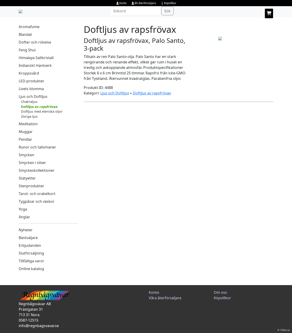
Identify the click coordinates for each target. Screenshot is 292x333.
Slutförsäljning (31, 253)
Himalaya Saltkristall (36, 57)
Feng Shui (27, 49)
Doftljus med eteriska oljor (42, 111)
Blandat (25, 34)
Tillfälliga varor (31, 260)
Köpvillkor (170, 3)
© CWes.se (283, 330)
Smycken (26, 154)
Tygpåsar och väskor (37, 201)
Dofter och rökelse (35, 42)
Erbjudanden (30, 245)
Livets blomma (31, 88)
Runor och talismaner (37, 147)
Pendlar (25, 139)
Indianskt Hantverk (35, 65)
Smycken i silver (32, 162)
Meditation (28, 123)
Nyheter (26, 229)
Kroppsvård (29, 73)
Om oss (220, 292)
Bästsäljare (28, 237)
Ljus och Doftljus (33, 96)
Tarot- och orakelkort (37, 193)
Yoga (23, 209)
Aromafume (29, 26)
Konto (123, 3)
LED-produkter (31, 80)
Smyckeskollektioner (37, 170)
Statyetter (27, 178)
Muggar (26, 131)
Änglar (24, 216)
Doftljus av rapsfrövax (39, 106)
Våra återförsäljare (165, 297)
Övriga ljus (29, 116)
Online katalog (31, 268)
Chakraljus (29, 101)
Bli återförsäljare (145, 3)
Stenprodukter (31, 185)
